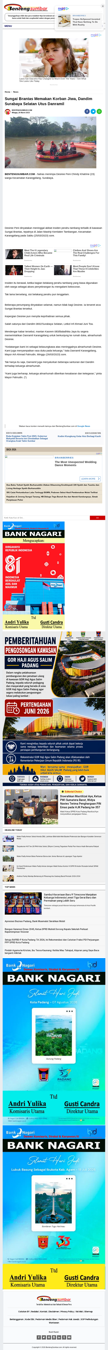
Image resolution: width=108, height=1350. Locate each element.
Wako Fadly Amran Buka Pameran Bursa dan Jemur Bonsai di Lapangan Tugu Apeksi (49, 856)
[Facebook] (39, 1337)
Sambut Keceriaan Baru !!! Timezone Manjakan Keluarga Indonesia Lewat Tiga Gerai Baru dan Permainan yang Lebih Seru (70, 897)
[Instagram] (54, 1337)
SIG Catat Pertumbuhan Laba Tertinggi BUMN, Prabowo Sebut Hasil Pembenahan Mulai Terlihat (52, 492)
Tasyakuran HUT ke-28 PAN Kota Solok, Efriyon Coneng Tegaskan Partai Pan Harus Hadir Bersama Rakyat (58, 846)
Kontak (43, 1311)
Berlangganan (16, 1319)
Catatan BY (24, 1311)
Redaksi (35, 1311)
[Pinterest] (49, 1337)
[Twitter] (44, 1337)
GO (97, 518)
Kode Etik (29, 1319)
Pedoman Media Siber (46, 1319)
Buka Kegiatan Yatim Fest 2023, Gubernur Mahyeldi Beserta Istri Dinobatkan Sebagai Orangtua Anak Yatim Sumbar (27, 438)
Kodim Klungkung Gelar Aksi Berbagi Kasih (79, 436)
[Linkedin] (59, 1337)
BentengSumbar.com (54, 1347)
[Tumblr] (64, 1337)
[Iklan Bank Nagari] (54, 1124)
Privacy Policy (67, 1311)
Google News (83, 426)
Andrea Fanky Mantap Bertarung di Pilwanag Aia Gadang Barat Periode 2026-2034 (48, 876)
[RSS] (69, 1337)
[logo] (54, 1301)
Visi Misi (79, 1311)
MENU (8, 26)
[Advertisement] (53, 201)
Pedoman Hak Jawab (69, 1319)
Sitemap (88, 1311)
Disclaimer (54, 1311)
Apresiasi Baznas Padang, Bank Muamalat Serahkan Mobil (35, 921)
